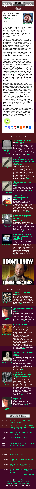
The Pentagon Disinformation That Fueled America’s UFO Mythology (20, 465)
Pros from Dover (7, 334)
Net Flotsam (7, 206)
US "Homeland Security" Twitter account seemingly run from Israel (22, 444)
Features (8, 481)
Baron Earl (18, 199)
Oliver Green (19, 378)
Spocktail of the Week (7, 319)
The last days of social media (18, 450)
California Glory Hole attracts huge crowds (21, 197)
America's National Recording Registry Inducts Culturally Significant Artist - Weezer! (23, 160)
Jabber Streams (27, 23)
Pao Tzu (18, 294)
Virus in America (7, 244)
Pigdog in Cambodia (7, 383)
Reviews (20, 481)
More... (29, 154)
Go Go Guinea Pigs (20, 324)
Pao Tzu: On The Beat (7, 303)
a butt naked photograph (16, 73)
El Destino (18, 164)
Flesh (17, 185)
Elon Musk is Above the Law (18, 437)
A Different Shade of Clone (22, 293)
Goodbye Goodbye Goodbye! (7, 152)
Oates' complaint (14, 95)
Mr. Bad (17, 400)
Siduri (17, 326)
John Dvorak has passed (22, 140)
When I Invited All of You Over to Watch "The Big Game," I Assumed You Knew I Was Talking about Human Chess (22, 427)
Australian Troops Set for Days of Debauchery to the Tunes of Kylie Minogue (22, 374)
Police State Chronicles (7, 225)
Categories (23, 480)
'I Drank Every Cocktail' (17, 454)
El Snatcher (9, 18)
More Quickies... (29, 474)
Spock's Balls (18, 398)
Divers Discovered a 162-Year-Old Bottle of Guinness (20, 421)
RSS (27, 483)
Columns (14, 481)
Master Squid (19, 142)
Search (16, 483)
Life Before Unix (7, 362)
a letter (30, 87)
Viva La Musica (7, 168)
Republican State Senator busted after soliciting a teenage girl (22, 216)
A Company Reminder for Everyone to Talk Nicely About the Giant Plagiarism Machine (21, 471)
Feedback (22, 483)
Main (11, 480)
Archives (10, 483)
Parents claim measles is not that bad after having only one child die (23, 236)
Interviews (27, 481)
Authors (16, 480)
